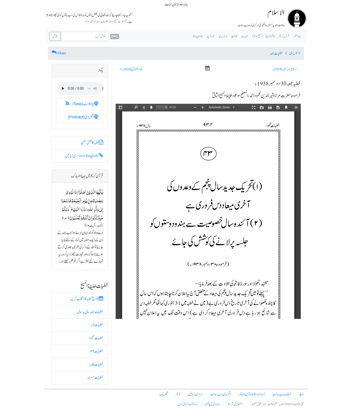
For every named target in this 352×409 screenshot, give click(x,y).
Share (61, 53)
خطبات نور (97, 325)
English (198, 36)
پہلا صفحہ (297, 36)
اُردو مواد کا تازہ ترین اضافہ (251, 394)
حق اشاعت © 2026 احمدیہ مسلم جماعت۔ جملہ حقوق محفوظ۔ (277, 404)
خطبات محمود (96, 338)
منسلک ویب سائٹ (282, 394)
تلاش (55, 36)
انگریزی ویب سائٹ (220, 394)
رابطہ (301, 394)
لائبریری (223, 36)
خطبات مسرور (95, 377)
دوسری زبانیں (195, 394)
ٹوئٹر (178, 394)
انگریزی (81, 117)
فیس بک (163, 394)
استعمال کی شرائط (235, 404)
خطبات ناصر (96, 351)
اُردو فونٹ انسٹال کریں (187, 404)
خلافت (234, 36)
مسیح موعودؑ (256, 36)
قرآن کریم (284, 36)
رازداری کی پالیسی (212, 404)
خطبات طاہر (96, 364)
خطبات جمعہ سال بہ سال (90, 312)
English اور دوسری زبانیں (82, 156)
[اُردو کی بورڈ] (115, 36)
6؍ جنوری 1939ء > (130, 69)
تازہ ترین (211, 36)
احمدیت (244, 36)
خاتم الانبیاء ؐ (270, 36)
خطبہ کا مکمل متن (90, 142)
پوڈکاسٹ (83, 104)
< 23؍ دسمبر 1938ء (285, 69)
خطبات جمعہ (276, 53)
